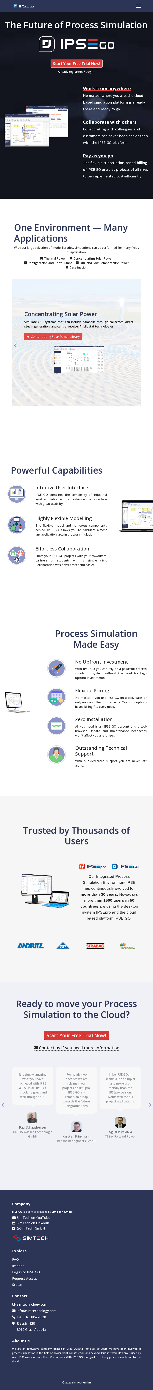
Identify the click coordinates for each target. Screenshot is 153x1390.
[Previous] (16, 342)
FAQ (15, 1259)
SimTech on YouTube (33, 1217)
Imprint (18, 1265)
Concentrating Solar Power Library (55, 337)
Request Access (24, 1278)
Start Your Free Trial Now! (76, 63)
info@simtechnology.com (37, 1310)
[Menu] (138, 6)
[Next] (137, 342)
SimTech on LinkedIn (32, 1223)
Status (17, 1284)
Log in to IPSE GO (26, 1272)
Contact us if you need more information (78, 1047)
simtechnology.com (32, 1304)
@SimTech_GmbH (30, 1228)
